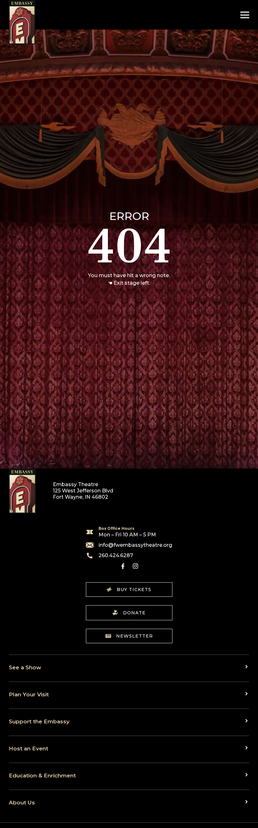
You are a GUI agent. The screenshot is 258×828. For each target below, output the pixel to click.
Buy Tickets (134, 589)
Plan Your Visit (29, 694)
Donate (134, 613)
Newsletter (134, 636)
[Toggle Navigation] (243, 15)
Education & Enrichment (42, 775)
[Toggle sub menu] (247, 667)
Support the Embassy (39, 721)
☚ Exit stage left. (129, 283)
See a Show (25, 667)
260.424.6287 (115, 555)
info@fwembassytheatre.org (135, 544)
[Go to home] (22, 22)
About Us (22, 802)
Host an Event (28, 748)
